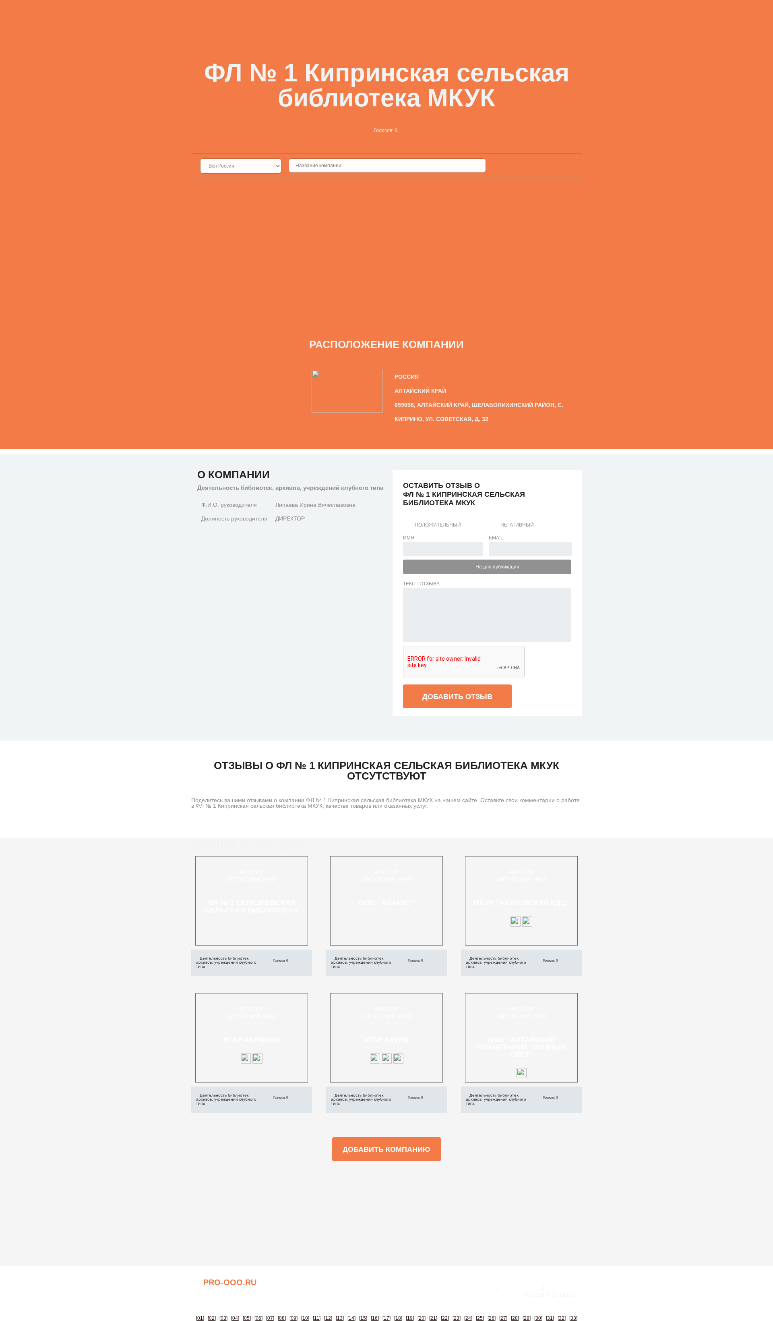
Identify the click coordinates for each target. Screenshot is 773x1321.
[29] (527, 1318)
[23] (457, 1318)
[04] (235, 1318)
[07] (270, 1318)
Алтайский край (252, 879)
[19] (410, 1318)
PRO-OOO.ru (229, 1282)
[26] (492, 1318)
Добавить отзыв (457, 697)
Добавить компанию (386, 1149)
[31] (550, 1318)
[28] (515, 1318)
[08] (282, 1318)
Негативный (517, 525)
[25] (480, 1318)
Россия (252, 872)
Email (496, 538)
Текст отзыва (421, 584)
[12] (328, 1318)
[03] (223, 1318)
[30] (538, 1318)
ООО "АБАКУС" (386, 903)
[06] (258, 1318)
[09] (293, 1318)
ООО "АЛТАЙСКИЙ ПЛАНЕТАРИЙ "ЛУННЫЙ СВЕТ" (521, 1047)
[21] (433, 1318)
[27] (503, 1318)
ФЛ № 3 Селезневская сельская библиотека (251, 906)
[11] (316, 1318)
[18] (398, 1318)
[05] (247, 1318)
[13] (340, 1318)
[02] (212, 1318)
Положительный (438, 525)
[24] (468, 1318)
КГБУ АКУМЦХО (252, 1040)
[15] (363, 1318)
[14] (351, 1318)
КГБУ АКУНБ (386, 1040)
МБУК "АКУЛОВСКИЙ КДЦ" (521, 903)
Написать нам (520, 1287)
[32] (562, 1318)
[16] (375, 1318)
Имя (408, 538)
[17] (386, 1318)
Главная (482, 1287)
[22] (445, 1318)
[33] (573, 1318)
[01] (200, 1318)
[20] (422, 1318)
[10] (305, 1318)
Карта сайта (564, 1287)
